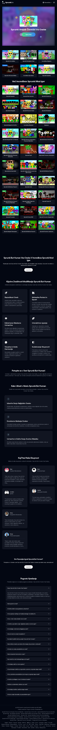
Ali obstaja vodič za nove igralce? (16, 664)
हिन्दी (30, 724)
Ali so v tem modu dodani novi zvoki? (17, 619)
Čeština (31, 726)
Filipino (3, 726)
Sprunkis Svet (24, 715)
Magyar (12, 726)
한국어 (36, 722)
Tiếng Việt (41, 724)
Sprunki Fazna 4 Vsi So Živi (31, 711)
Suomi (27, 726)
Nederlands (52, 724)
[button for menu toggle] (54, 2)
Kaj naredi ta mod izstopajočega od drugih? (18, 659)
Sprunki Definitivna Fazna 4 (48, 713)
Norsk (20, 726)
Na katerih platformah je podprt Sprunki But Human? (21, 639)
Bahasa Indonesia (5, 724)
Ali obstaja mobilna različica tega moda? (17, 689)
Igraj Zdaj (28, 34)
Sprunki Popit (6, 713)
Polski (32, 724)
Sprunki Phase (13, 720)
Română (7, 726)
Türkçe (36, 724)
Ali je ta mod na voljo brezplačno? (16, 634)
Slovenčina (48, 726)
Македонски (42, 727)
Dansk (24, 726)
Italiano (46, 722)
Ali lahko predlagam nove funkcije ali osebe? (18, 679)
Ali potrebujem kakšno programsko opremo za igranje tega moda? (24, 669)
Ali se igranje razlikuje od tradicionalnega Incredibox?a (21, 614)
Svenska (16, 726)
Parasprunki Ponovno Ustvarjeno (39, 720)
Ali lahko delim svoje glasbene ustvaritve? (18, 608)
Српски (53, 726)
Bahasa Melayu (13, 724)
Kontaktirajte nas (38, 709)
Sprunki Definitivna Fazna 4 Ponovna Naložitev (38, 715)
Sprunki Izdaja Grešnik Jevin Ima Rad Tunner (31, 713)
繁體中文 (29, 722)
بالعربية (24, 724)
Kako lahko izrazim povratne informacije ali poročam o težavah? (24, 644)
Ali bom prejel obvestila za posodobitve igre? (19, 694)
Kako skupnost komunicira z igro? (16, 654)
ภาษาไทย (20, 724)
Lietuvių (37, 727)
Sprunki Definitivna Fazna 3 (14, 715)
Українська (46, 724)
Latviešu (33, 727)
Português (41, 722)
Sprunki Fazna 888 (45, 716)
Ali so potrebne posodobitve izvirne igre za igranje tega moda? (23, 674)
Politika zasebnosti (22, 709)
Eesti (29, 727)
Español (19, 722)
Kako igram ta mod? (12, 603)
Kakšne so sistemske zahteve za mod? (17, 684)
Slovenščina (24, 727)
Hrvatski (19, 727)
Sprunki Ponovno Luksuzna (48, 718)
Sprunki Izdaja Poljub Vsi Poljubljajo (15, 716)
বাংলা (27, 724)
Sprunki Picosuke (36, 716)
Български (14, 727)
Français (15, 722)
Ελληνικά (36, 726)
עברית (40, 726)
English (6, 722)
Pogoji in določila (31, 709)
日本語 (33, 722)
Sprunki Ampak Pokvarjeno (22, 718)
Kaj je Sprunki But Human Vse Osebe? (17, 588)
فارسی (43, 726)
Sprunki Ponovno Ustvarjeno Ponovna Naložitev (13, 711)
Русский (50, 722)
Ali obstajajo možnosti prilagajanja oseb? (17, 629)
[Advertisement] (28, 243)
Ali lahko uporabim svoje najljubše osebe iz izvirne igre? (21, 624)
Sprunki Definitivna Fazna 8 (35, 718)
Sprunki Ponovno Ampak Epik (9, 718)
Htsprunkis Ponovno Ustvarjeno (24, 720)
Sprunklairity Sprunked (15, 713)
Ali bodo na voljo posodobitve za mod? (17, 649)
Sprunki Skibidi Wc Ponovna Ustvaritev (46, 711)
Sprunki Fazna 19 (28, 716)
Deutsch (10, 722)
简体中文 (24, 722)
